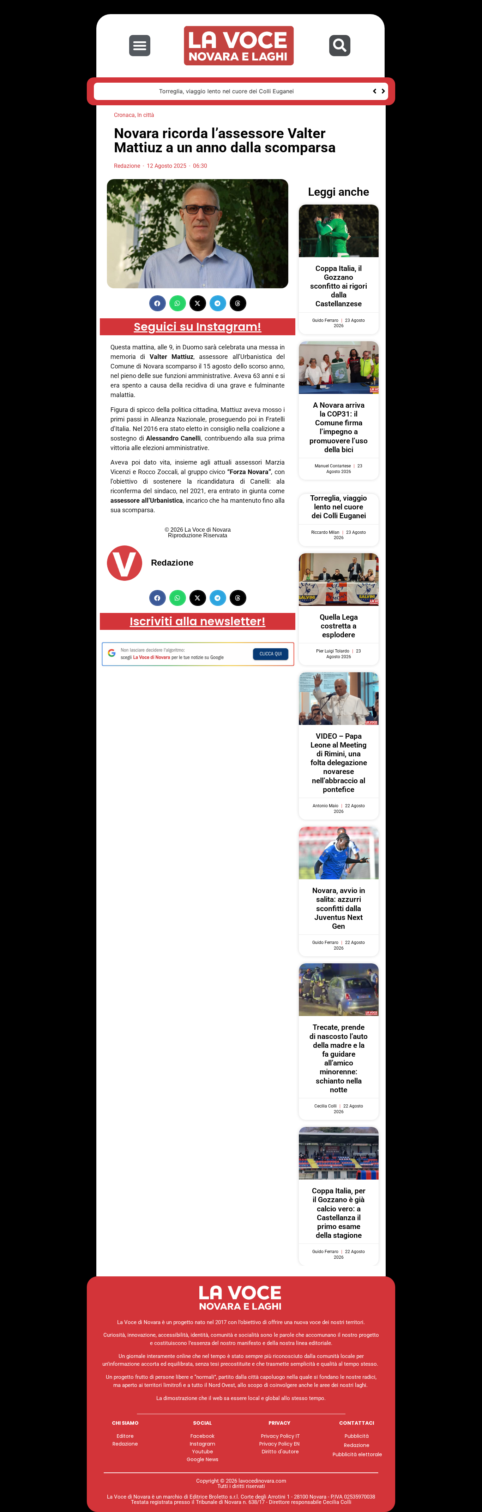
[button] (139, 45)
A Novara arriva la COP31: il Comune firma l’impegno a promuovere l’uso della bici (338, 427)
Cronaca (124, 115)
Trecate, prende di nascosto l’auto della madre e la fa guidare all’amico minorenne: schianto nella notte (338, 1058)
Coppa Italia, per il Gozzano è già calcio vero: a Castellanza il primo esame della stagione (339, 1213)
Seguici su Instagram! (197, 327)
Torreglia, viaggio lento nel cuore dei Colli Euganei (170, 91)
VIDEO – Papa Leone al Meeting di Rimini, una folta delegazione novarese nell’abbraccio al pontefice (339, 763)
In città (145, 115)
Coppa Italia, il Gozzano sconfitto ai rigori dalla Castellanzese (338, 286)
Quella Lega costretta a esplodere (339, 626)
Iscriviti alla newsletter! (198, 621)
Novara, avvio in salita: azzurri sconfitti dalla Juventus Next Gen (338, 908)
